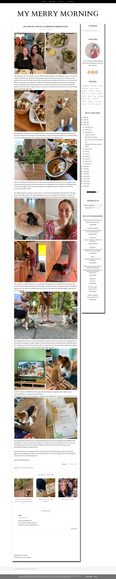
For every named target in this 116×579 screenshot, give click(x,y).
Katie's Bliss (92, 238)
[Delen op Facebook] (68, 464)
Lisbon (93, 93)
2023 (84, 125)
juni (86, 154)
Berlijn (100, 85)
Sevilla (88, 99)
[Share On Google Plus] (76, 464)
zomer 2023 (31, 467)
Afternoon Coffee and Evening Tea (93, 220)
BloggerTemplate (34, 568)
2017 (84, 178)
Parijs (89, 96)
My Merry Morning (58, 14)
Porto (94, 96)
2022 (84, 166)
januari (87, 164)
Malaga (84, 96)
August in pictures (90, 134)
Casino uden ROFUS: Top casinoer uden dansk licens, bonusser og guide (92, 250)
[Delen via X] (71, 464)
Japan (97, 88)
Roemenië (100, 96)
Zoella (92, 257)
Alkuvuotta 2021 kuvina (92, 297)
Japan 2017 (91, 91)
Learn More (89, 576)
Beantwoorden (74, 528)
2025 (84, 120)
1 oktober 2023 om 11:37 (23, 517)
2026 (84, 117)
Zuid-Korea (97, 101)
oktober (87, 129)
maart (86, 159)
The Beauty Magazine (92, 228)
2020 (84, 171)
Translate (97, 208)
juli (86, 151)
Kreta (83, 93)
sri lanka (98, 104)
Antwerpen (85, 85)
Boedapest (85, 88)
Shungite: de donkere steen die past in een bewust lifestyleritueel (92, 231)
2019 (84, 174)
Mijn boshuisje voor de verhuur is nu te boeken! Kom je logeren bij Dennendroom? (92, 271)
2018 (84, 176)
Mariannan (93, 279)
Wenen (84, 101)
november (88, 127)
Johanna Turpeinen (93, 295)
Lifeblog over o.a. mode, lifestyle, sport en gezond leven (93, 267)
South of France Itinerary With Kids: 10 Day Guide (93, 240)
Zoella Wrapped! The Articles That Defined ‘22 (93, 259)
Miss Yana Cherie (92, 287)
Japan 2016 (84, 91)
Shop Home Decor (92, 289)
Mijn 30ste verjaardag (91, 137)
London (99, 93)
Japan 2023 (98, 91)
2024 (84, 122)
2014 (84, 186)
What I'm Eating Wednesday (92, 222)
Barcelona (93, 85)
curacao (84, 104)
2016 (84, 181)
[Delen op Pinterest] (74, 464)
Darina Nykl (93, 247)
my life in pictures (23, 467)
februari (87, 161)
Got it (95, 576)
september (88, 132)
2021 (84, 169)
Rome (83, 99)
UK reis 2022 (95, 99)
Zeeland (90, 101)
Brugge (92, 88)
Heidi (19, 515)
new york (91, 104)
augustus (87, 149)
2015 (84, 183)
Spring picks (93, 281)
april (86, 156)
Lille (88, 93)
